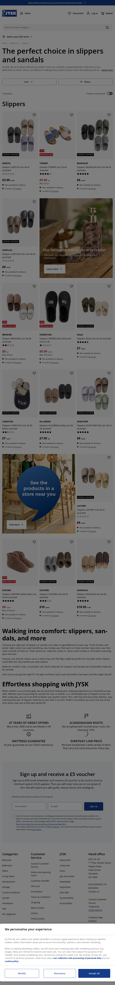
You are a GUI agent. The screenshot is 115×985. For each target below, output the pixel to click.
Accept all (94, 973)
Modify (22, 973)
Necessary (59, 973)
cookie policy (11, 961)
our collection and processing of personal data (77, 958)
